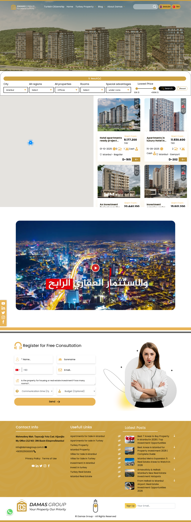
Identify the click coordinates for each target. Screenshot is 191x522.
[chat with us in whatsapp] (10, 512)
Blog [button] (100, 6)
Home (70, 6)
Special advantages (118, 84)
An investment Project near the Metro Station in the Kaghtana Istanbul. (110, 206)
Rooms (84, 84)
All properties (63, 84)
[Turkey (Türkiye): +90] (17, 370)
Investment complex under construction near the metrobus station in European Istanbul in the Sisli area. (158, 206)
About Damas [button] (115, 6)
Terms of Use (49, 458)
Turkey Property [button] (85, 6)
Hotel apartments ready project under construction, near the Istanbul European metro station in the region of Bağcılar (111, 139)
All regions (35, 84)
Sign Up (131, 505)
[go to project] (136, 159)
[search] (154, 6)
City (5, 84)
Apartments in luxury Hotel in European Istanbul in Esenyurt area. (158, 139)
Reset (183, 88)
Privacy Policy (32, 458)
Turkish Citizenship (54, 6)
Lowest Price (145, 83)
